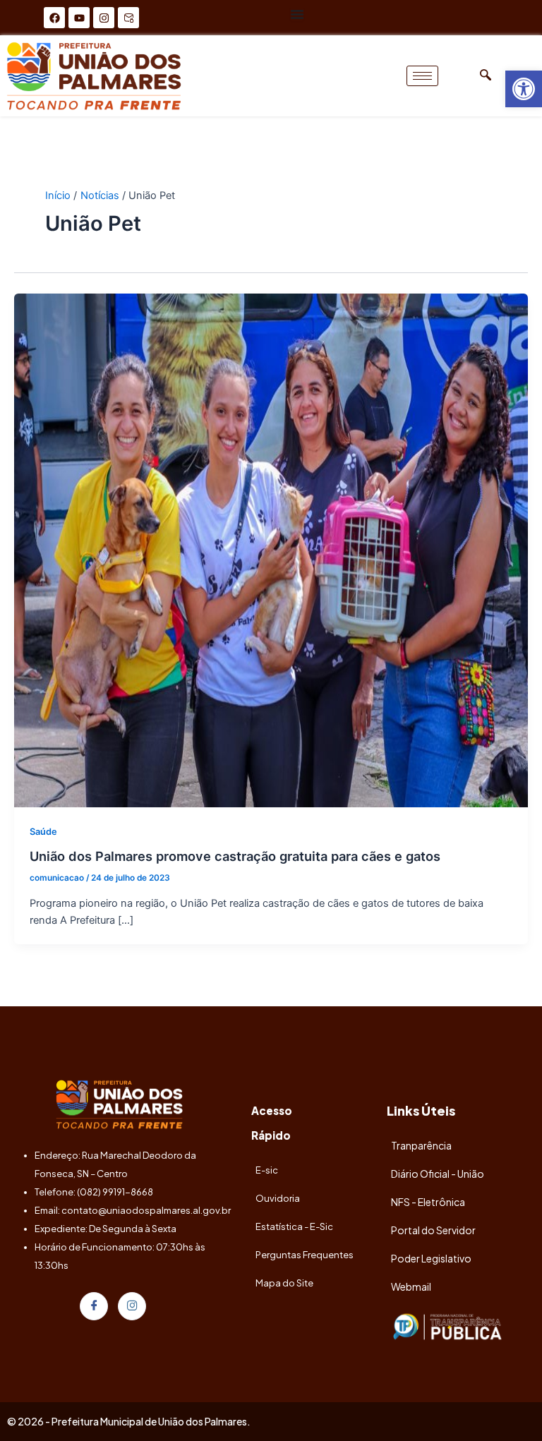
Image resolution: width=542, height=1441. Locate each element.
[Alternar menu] (297, 14)
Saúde (43, 831)
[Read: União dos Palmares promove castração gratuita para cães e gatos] (271, 549)
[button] (523, 89)
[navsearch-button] (485, 75)
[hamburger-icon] (422, 76)
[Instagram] (132, 1306)
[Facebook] (94, 1306)
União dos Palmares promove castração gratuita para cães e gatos (235, 856)
